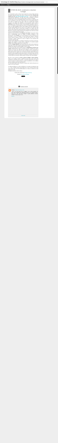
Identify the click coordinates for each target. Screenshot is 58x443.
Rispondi (12, 96)
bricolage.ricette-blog (28, 72)
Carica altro (23, 115)
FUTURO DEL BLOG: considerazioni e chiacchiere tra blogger (23, 10)
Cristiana (13, 89)
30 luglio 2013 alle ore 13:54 (19, 89)
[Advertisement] (44, 27)
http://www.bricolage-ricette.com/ (22, 16)
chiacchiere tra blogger (25, 74)
